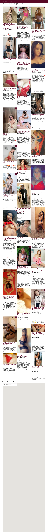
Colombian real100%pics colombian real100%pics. (9, 297)
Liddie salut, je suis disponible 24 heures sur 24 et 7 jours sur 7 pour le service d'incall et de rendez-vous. (9, 26)
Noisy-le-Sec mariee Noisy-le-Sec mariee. (23, 314)
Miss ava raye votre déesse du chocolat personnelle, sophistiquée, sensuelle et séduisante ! (23, 210)
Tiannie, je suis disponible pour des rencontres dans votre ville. (9, 343)
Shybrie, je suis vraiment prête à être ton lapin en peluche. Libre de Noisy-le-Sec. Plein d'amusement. (38, 334)
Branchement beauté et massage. (8, 134)
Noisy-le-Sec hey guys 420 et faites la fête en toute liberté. (38, 31)
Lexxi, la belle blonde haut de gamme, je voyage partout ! (38, 192)
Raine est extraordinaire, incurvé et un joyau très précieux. (23, 267)
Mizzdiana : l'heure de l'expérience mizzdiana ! (22, 27)
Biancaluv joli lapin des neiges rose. (37, 156)
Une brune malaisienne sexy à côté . (9, 365)
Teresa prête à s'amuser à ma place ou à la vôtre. (38, 115)
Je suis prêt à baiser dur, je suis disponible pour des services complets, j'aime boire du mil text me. (38, 368)
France (9, 3)
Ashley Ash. (20, 237)
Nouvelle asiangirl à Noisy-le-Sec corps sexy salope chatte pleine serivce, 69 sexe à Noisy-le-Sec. (38, 309)
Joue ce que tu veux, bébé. (38, 238)
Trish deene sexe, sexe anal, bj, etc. (24, 171)
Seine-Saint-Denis (14, 3)
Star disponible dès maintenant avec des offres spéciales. (38, 70)
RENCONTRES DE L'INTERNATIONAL (9, 1)
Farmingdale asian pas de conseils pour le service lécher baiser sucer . (9, 195)
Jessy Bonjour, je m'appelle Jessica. (9, 89)
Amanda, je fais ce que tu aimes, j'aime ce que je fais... (38, 270)
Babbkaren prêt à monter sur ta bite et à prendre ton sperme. (9, 238)
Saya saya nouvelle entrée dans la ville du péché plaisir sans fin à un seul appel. (24, 131)
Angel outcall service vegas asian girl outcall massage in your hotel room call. (9, 60)
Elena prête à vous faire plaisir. (22, 97)
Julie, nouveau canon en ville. (8, 162)
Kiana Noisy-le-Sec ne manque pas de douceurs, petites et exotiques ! (23, 355)
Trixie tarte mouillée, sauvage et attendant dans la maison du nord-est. (23, 63)
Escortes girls (5, 3)
